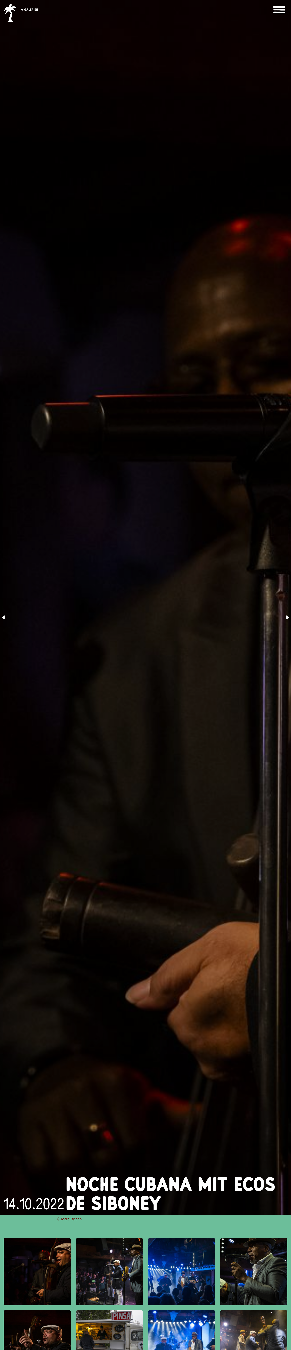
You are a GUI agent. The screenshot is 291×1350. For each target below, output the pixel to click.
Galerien (31, 10)
